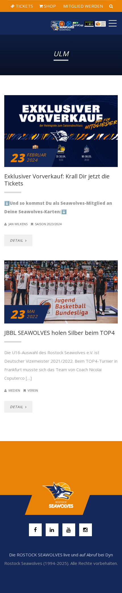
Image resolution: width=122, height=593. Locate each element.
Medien (14, 390)
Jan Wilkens (18, 224)
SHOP (49, 6)
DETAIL (17, 240)
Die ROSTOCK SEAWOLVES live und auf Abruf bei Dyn (61, 554)
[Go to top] (61, 495)
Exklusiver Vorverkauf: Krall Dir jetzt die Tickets (57, 179)
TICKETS (23, 6)
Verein (33, 390)
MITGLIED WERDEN (82, 6)
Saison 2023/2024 (48, 224)
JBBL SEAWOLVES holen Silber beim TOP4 (59, 333)
